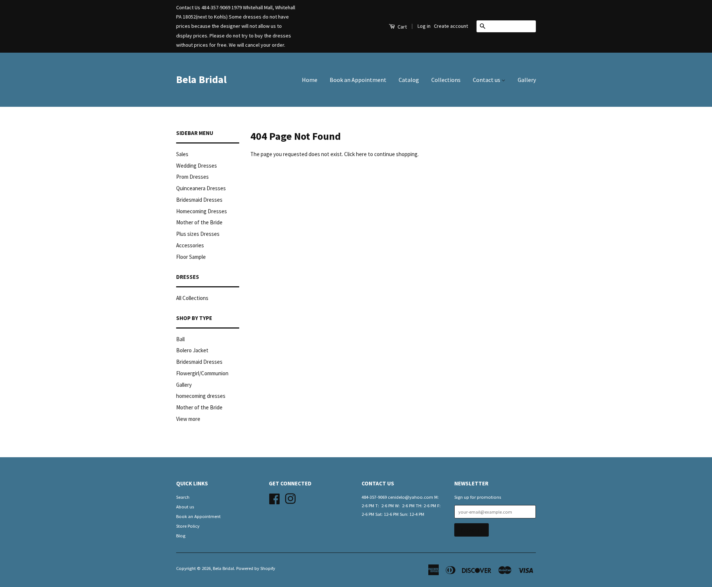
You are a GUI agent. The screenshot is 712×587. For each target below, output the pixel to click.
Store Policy (188, 526)
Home (309, 79)
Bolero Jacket (192, 350)
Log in (424, 26)
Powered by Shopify (255, 568)
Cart (401, 26)
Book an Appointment (358, 79)
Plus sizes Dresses (198, 233)
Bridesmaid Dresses (199, 199)
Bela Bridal (201, 79)
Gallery (527, 79)
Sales (182, 154)
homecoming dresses (200, 395)
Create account (451, 26)
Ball (180, 339)
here (361, 154)
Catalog (409, 79)
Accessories (190, 245)
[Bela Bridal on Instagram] (290, 498)
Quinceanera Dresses (201, 188)
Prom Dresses (192, 176)
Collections (446, 79)
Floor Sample (191, 256)
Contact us (487, 79)
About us (185, 506)
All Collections (192, 297)
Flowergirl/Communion (202, 373)
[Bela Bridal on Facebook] (274, 498)
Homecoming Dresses (201, 211)
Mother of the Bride (199, 222)
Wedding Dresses (196, 165)
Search (182, 497)
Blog (180, 535)
